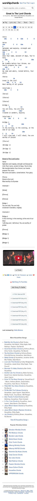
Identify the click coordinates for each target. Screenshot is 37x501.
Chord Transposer (9, 492)
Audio (30, 275)
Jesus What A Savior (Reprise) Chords (16, 410)
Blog (28, 490)
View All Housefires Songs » (19, 420)
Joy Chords (8, 414)
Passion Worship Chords (17, 464)
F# (9, 30)
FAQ (31, 490)
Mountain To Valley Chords (13, 368)
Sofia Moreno (18, 330)
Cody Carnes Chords (16, 455)
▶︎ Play (5, 22)
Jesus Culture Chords (16, 467)
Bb (12, 27)
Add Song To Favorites (19, 282)
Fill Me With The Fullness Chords (15, 390)
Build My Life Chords (11, 342)
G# (17, 30)
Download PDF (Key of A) (19, 320)
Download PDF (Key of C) (19, 298)
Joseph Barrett (18, 17)
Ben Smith (14, 15)
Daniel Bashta (21, 15)
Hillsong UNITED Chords (17, 448)
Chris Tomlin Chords (15, 442)
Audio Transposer (19, 492)
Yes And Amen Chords (11, 353)
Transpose (23, 275)
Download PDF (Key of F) (19, 311)
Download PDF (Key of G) (19, 315)
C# (20, 27)
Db (23, 27)
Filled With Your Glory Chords (14, 386)
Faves (18, 277)
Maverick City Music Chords (18, 451)
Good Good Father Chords (13, 349)
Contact (26, 493)
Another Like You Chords (12, 373)
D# (28, 27)
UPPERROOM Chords (16, 473)
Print (15, 275)
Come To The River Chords (13, 379)
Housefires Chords (15, 470)
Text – (20, 22)
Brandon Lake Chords (16, 436)
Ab (3, 27)
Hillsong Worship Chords (17, 445)
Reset (25, 22)
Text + (31, 22)
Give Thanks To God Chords (13, 397)
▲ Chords (18, 270)
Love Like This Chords (11, 362)
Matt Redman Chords (16, 461)
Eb (31, 27)
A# (9, 27)
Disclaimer (20, 493)
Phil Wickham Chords (16, 433)
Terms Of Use (29, 492)
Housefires (28, 15)
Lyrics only (12, 22)
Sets (10, 275)
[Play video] (18, 258)
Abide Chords (8, 357)
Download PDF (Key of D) (19, 303)
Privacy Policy (12, 493)
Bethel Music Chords (15, 439)
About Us (23, 490)
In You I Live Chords (11, 401)
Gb (12, 30)
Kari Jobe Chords (14, 458)
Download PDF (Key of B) (19, 324)
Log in (33, 3)
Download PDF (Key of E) (19, 307)
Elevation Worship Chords (17, 430)
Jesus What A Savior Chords (13, 406)
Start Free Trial (24, 3)
